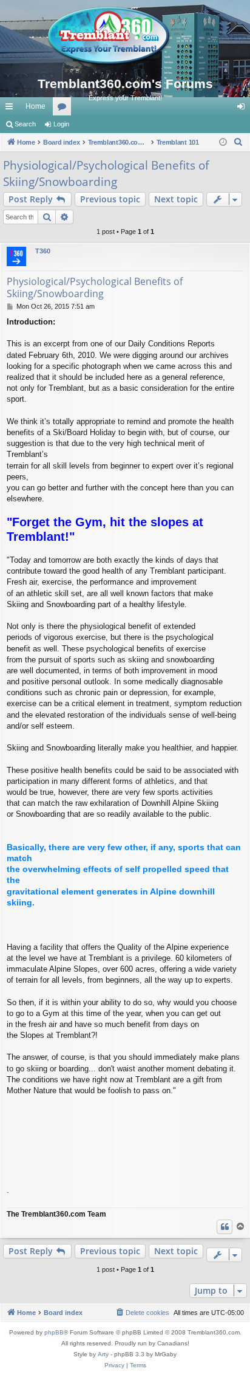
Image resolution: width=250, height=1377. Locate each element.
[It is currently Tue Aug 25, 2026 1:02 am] (223, 142)
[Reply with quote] (224, 1227)
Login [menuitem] (243, 108)
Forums (64, 108)
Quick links (11, 108)
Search (25, 124)
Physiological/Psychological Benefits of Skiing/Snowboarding (106, 173)
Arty (103, 1354)
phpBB (54, 1332)
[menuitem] (238, 142)
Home (35, 106)
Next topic (176, 199)
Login (61, 124)
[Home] (125, 36)
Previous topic (110, 199)
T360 (42, 251)
